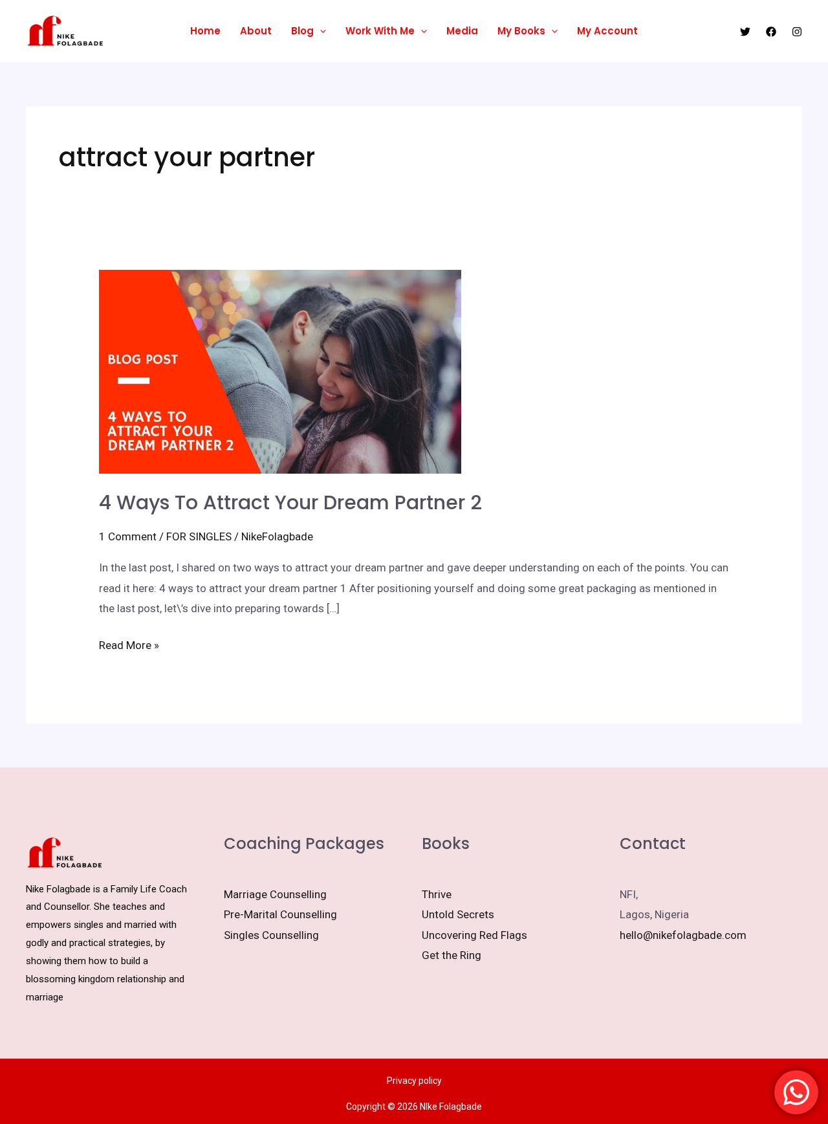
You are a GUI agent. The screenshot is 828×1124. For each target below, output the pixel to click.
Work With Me (380, 31)
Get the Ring (451, 955)
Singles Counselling (271, 935)
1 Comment (128, 536)
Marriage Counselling (275, 894)
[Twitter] (745, 32)
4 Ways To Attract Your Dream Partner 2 (290, 502)
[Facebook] (771, 32)
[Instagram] (797, 32)
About (256, 31)
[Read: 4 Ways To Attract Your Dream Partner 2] (280, 370)
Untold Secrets (458, 914)
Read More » (129, 643)
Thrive (437, 894)
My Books (521, 31)
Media (462, 31)
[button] (320, 31)
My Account (607, 31)
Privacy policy (414, 1080)
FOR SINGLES (199, 536)
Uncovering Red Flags (474, 935)
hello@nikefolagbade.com (683, 935)
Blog (302, 31)
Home (205, 31)
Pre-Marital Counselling (280, 914)
